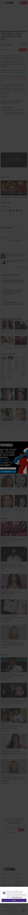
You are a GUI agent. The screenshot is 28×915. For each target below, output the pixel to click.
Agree (14, 900)
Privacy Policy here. (17, 897)
